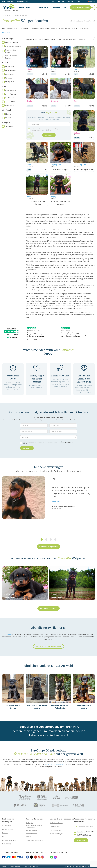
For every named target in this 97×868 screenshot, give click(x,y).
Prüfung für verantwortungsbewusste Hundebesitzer (34, 825)
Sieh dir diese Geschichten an (54, 764)
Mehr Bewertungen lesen (48, 547)
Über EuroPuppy (55, 826)
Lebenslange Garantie (9, 840)
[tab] (42, 539)
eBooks (28, 836)
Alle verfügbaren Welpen (81, 7)
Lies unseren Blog (55, 830)
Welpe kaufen (6, 825)
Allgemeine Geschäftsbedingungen (12, 866)
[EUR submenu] (83, 1)
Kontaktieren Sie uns (56, 823)
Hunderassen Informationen (34, 840)
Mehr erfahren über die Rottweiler (48, 646)
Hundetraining (6, 844)
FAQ (3, 836)
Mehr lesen (6, 32)
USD (82, 1)
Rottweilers (8, 634)
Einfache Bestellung (8, 829)
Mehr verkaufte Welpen (48, 608)
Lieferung (5, 833)
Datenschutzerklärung (31, 866)
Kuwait (59, 508)
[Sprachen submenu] (94, 1)
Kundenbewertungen (56, 834)
